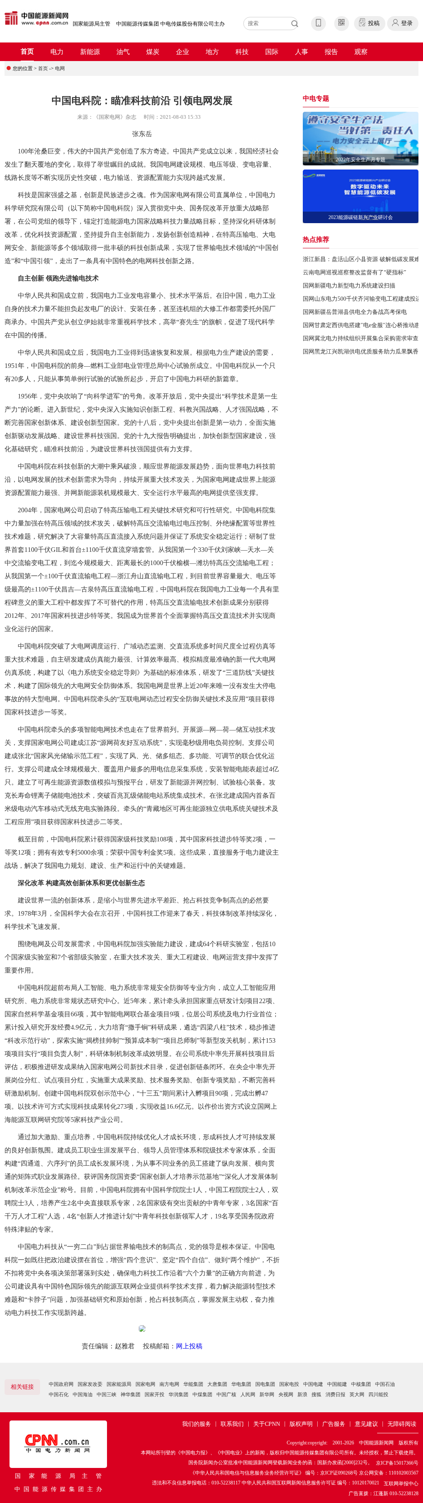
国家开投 (154, 1394)
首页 (27, 51)
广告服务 (333, 1424)
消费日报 (335, 1394)
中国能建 (337, 1384)
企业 (182, 51)
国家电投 (289, 1384)
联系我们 (232, 1424)
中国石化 (59, 1394)
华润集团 (178, 1394)
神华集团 (130, 1394)
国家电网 (145, 1384)
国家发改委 (90, 1384)
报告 (331, 51)
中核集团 (361, 1384)
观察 (361, 51)
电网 (60, 68)
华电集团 (241, 1384)
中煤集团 (202, 1394)
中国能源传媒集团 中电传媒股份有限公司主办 (170, 24)
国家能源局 (119, 1384)
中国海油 (83, 1394)
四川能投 (378, 1394)
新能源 (90, 51)
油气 (123, 51)
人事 (301, 51)
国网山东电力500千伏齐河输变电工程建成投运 (362, 299)
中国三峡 (106, 1394)
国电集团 (265, 1384)
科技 (242, 51)
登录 (407, 23)
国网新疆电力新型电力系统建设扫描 (349, 286)
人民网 (247, 1394)
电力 (57, 51)
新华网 (266, 1394)
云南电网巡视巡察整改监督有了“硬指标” (354, 272)
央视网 (285, 1394)
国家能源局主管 (91, 24)
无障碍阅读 (401, 1424)
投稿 (374, 23)
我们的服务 (196, 1424)
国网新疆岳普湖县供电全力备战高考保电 (355, 312)
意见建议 (366, 1424)
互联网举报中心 (401, 1484)
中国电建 (313, 1384)
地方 (212, 51)
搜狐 (316, 1394)
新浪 (302, 1394)
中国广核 (226, 1394)
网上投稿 (189, 1346)
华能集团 (193, 1384)
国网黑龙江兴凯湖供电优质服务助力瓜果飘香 (360, 352)
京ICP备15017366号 (397, 1463)
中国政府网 (61, 1384)
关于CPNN (266, 1424)
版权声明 (301, 1424)
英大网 (356, 1394)
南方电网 (169, 1384)
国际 (271, 51)
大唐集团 (217, 1384)
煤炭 (152, 51)
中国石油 (385, 1384)
